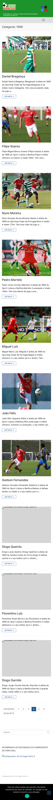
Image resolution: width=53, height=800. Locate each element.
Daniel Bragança (13, 76)
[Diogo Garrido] (26, 658)
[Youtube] (45, 10)
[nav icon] (43, 20)
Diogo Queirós (12, 546)
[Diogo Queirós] (26, 525)
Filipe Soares (11, 146)
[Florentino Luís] (26, 591)
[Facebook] (42, 7)
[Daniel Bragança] (26, 54)
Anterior (9, 709)
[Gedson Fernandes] (26, 458)
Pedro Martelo (12, 280)
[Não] (49, 793)
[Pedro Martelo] (26, 258)
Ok (27, 796)
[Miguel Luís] (26, 324)
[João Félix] (26, 391)
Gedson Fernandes (15, 480)
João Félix (9, 413)
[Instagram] (45, 7)
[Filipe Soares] (26, 124)
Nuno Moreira (11, 213)
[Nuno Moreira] (26, 191)
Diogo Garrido (11, 680)
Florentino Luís (12, 613)
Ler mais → (9, 96)
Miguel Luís (10, 346)
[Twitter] (42, 10)
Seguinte (9, 713)
